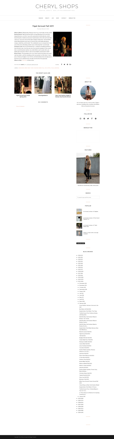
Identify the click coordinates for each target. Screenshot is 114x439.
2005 (79, 408)
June (80, 295)
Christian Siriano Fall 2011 (85, 373)
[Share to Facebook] (61, 64)
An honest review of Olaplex (90, 211)
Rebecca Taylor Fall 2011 (85, 365)
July (80, 293)
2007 (79, 404)
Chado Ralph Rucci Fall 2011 (86, 339)
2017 (79, 273)
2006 (79, 406)
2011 (79, 281)
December (81, 283)
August (81, 291)
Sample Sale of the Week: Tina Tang (88, 311)
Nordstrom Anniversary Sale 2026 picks (88, 185)
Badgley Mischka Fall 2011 (85, 337)
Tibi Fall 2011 (82, 335)
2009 (79, 400)
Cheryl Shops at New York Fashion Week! (89, 385)
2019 (79, 269)
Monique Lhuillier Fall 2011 (85, 341)
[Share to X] (64, 64)
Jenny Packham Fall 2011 (85, 345)
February (81, 303)
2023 (79, 261)
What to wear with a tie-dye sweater (90, 233)
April (80, 299)
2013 (79, 277)
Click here (24, 60)
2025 (79, 257)
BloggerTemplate (32, 437)
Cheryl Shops (57, 6)
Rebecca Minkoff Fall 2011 (85, 363)
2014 (79, 275)
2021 (79, 265)
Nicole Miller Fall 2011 (84, 361)
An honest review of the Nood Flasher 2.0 (91, 218)
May (80, 297)
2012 (79, 279)
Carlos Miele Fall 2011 (84, 343)
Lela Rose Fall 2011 (83, 353)
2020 (79, 267)
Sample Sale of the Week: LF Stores (87, 387)
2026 (79, 255)
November (81, 285)
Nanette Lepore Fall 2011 (85, 331)
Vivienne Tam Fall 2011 (84, 359)
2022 (79, 263)
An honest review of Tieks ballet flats (90, 226)
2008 (79, 402)
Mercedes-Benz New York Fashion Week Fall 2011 (33, 67)
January (81, 396)
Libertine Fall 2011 (83, 367)
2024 (79, 259)
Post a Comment (20, 106)
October (81, 287)
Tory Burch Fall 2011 (84, 347)
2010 (79, 398)
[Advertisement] (88, 51)
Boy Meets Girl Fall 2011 (85, 309)
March (80, 301)
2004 (79, 410)
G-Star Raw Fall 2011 (84, 357)
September (82, 289)
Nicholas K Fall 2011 (84, 379)
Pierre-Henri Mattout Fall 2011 (86, 355)
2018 (79, 271)
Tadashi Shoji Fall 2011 (84, 375)
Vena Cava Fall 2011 (84, 377)
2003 (79, 412)
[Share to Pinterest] (67, 64)
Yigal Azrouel (55, 67)
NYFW (48, 67)
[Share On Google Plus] (70, 64)
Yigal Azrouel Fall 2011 (84, 333)
